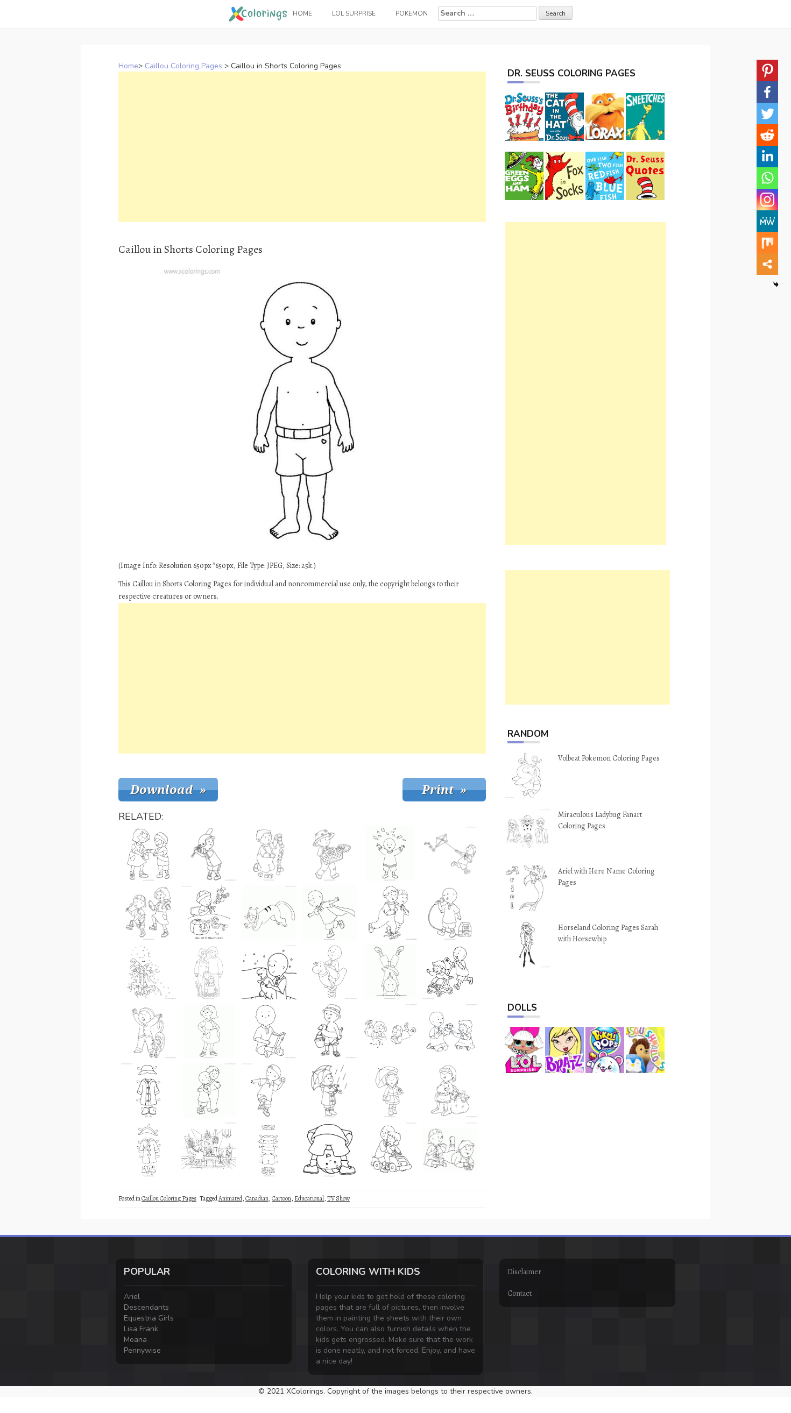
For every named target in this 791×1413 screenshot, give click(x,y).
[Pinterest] (767, 70)
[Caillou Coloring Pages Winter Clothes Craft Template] (148, 1090)
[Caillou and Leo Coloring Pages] (449, 1149)
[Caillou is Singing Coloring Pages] (449, 912)
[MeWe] (767, 221)
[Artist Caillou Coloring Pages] (208, 1149)
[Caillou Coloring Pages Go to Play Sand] (329, 1031)
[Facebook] (767, 92)
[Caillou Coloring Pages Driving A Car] (389, 1149)
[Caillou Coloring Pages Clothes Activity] (148, 1149)
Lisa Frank (141, 1329)
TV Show (338, 1198)
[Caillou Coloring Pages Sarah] (208, 1031)
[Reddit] (767, 135)
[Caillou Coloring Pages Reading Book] (269, 1031)
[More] (767, 264)
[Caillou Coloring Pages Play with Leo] (389, 912)
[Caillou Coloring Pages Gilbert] (269, 912)
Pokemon (412, 13)
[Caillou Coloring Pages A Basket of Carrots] (329, 853)
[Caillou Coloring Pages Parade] (148, 912)
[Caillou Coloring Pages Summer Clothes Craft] (269, 1149)
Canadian (257, 1198)
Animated (230, 1198)
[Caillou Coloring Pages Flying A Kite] (449, 853)
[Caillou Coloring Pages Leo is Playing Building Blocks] (269, 853)
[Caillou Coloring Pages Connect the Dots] (148, 972)
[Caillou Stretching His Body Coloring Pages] (329, 1149)
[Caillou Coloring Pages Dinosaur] (269, 972)
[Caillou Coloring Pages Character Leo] (208, 1090)
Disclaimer (524, 1272)
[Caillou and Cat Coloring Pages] (148, 1031)
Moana (135, 1339)
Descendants (146, 1307)
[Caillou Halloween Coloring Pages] (208, 912)
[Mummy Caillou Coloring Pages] (148, 853)
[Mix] (767, 242)
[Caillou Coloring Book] (329, 972)
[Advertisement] (302, 147)
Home (128, 66)
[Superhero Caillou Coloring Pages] (329, 912)
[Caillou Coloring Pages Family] (208, 972)
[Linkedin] (767, 156)
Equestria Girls (149, 1318)
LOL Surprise (354, 13)
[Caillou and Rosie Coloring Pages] (449, 972)
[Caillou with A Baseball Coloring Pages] (269, 1090)
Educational (309, 1198)
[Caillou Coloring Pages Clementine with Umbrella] (389, 1090)
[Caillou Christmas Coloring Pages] (449, 1090)
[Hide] (776, 284)
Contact (519, 1293)
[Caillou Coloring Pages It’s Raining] (329, 1090)
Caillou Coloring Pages (183, 66)
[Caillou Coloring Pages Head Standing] (389, 972)
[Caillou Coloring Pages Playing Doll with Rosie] (449, 1031)
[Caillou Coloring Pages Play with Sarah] (389, 1031)
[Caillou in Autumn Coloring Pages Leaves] (389, 853)
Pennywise (142, 1350)
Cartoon (281, 1198)
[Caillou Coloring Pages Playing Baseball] (208, 853)
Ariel (132, 1296)
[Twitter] (767, 113)
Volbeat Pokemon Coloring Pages (609, 758)
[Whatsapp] (767, 178)
